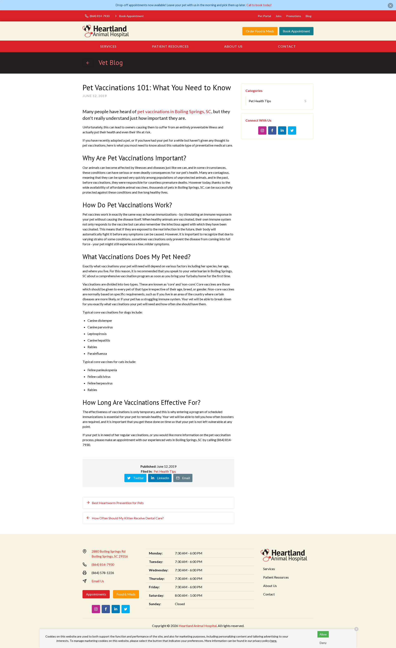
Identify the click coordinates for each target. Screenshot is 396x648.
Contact (287, 46)
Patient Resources (170, 46)
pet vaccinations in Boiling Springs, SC (174, 111)
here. (273, 640)
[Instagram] (262, 130)
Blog (308, 16)
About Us (233, 46)
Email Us (98, 581)
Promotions (293, 16)
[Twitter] (292, 130)
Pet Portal (264, 16)
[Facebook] (272, 130)
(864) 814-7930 (103, 564)
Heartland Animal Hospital (198, 626)
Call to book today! (259, 5)
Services (108, 46)
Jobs (279, 16)
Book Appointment (296, 31)
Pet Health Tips (165, 471)
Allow (323, 634)
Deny (323, 642)
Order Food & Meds (260, 31)
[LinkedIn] (282, 130)
